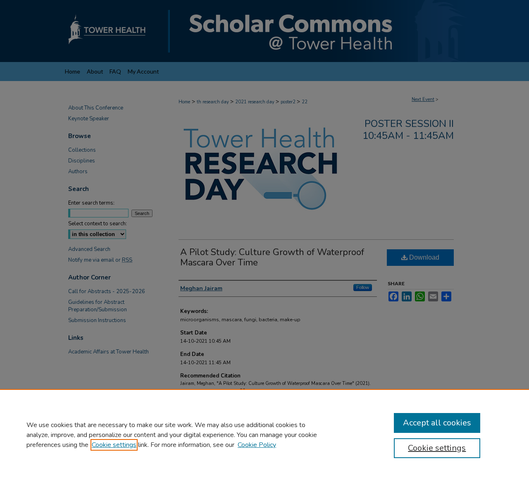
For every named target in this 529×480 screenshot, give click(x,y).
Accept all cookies (437, 422)
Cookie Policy (257, 444)
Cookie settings (114, 444)
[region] (264, 434)
